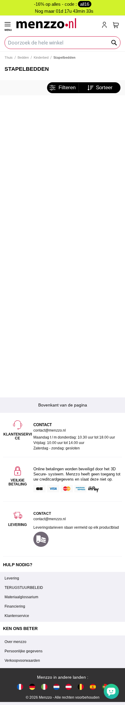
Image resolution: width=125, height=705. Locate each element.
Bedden (23, 57)
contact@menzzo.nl (49, 519)
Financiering (15, 606)
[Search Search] (114, 42)
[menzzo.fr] (20, 687)
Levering (12, 578)
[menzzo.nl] (56, 687)
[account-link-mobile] (105, 25)
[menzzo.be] (80, 687)
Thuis (9, 57)
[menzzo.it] (44, 687)
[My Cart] (116, 25)
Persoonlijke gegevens (23, 651)
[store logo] (56, 23)
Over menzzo (15, 642)
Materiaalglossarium (21, 597)
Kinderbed (41, 57)
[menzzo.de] (32, 687)
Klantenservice (17, 616)
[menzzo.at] (68, 687)
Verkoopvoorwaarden (22, 660)
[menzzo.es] (92, 687)
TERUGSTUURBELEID (24, 588)
